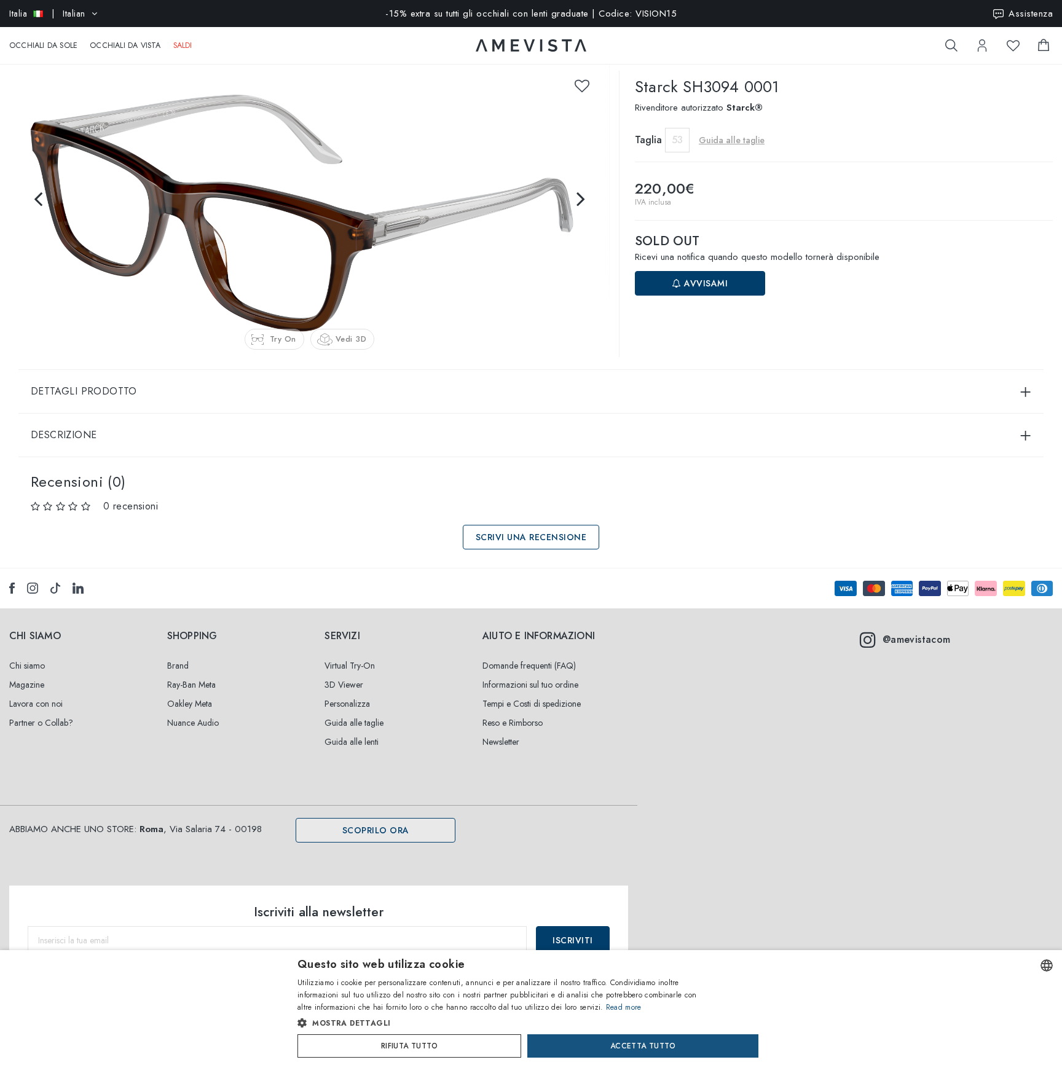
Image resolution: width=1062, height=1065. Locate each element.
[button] (504, 1023)
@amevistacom (917, 639)
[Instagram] (32, 588)
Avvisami (705, 283)
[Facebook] (12, 588)
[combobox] (1046, 965)
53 (677, 140)
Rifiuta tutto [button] (409, 1045)
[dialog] (531, 1007)
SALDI (182, 45)
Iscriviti (573, 940)
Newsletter (500, 742)
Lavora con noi (36, 704)
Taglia (648, 140)
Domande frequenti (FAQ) (529, 665)
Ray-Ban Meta (191, 684)
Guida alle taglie (354, 723)
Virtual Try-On (349, 665)
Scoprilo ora (375, 830)
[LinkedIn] (78, 588)
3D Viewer (343, 684)
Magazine (26, 684)
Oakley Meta (189, 704)
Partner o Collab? (41, 723)
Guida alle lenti (351, 742)
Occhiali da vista (125, 45)
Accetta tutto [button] (642, 1045)
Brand (178, 665)
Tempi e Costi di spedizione (531, 704)
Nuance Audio (193, 723)
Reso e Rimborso (512, 723)
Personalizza (347, 704)
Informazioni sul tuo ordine (530, 684)
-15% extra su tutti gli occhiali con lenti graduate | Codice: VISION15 (531, 13)
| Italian (47, 13)
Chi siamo (27, 665)
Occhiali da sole (43, 45)
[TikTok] (55, 588)
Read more (624, 1007)
